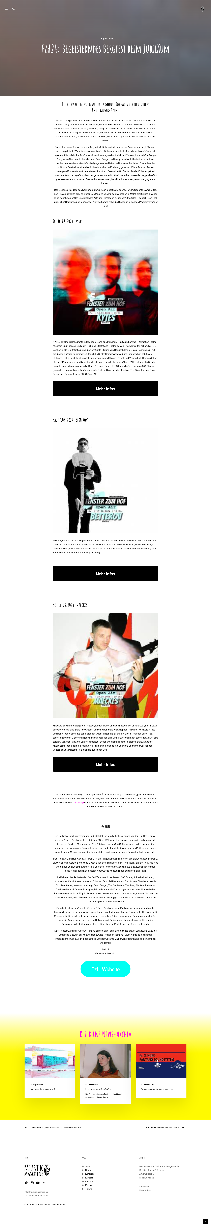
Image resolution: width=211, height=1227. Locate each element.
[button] (50, 1061)
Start (87, 1166)
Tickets (88, 1188)
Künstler (89, 1177)
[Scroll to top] (205, 1221)
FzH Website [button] (105, 968)
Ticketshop (78, 802)
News (88, 1169)
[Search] (15, 8)
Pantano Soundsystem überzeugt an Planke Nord (157, 1089)
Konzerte (89, 1173)
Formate (89, 1181)
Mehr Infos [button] (105, 389)
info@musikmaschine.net (36, 1191)
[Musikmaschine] (202, 8)
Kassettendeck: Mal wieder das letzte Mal (43, 1089)
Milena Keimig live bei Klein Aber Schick (98, 1089)
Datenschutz (145, 1190)
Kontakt (88, 1185)
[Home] (37, 1170)
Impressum (144, 1186)
